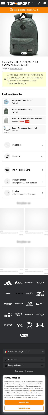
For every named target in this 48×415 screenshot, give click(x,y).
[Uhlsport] (29, 325)
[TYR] (18, 325)
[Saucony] (40, 314)
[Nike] (40, 304)
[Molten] (8, 304)
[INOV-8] (29, 293)
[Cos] (44, 3)
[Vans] (24, 335)
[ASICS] (18, 282)
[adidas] (8, 282)
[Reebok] (18, 314)
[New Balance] (29, 304)
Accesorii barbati (16, 68)
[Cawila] (40, 282)
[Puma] (8, 314)
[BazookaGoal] (29, 282)
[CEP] (8, 293)
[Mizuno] (40, 293)
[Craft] (18, 293)
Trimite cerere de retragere (24, 371)
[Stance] (8, 325)
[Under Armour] (40, 325)
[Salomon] (29, 314)
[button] (24, 145)
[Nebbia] (18, 304)
